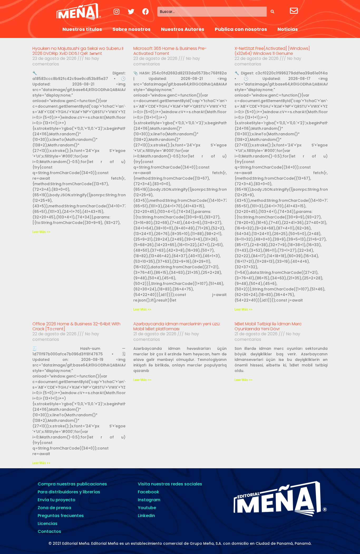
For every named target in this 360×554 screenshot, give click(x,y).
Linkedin (146, 516)
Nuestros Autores (182, 29)
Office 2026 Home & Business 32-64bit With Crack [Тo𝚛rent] (76, 326)
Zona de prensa (54, 508)
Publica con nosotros (241, 29)
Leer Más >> (41, 232)
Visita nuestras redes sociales (170, 484)
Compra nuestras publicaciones (72, 484)
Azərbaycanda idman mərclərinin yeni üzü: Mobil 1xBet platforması (176, 326)
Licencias (47, 523)
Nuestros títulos (82, 29)
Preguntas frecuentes (61, 516)
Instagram (149, 500)
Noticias (288, 29)
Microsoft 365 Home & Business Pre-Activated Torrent (170, 50)
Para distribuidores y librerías (69, 492)
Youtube (147, 508)
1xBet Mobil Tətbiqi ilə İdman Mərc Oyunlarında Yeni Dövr (268, 326)
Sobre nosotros (131, 29)
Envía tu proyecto (56, 500)
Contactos (49, 531)
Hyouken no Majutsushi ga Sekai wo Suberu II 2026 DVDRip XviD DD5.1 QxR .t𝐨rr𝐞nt (77, 50)
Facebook (148, 492)
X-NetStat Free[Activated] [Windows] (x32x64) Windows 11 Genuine (272, 50)
